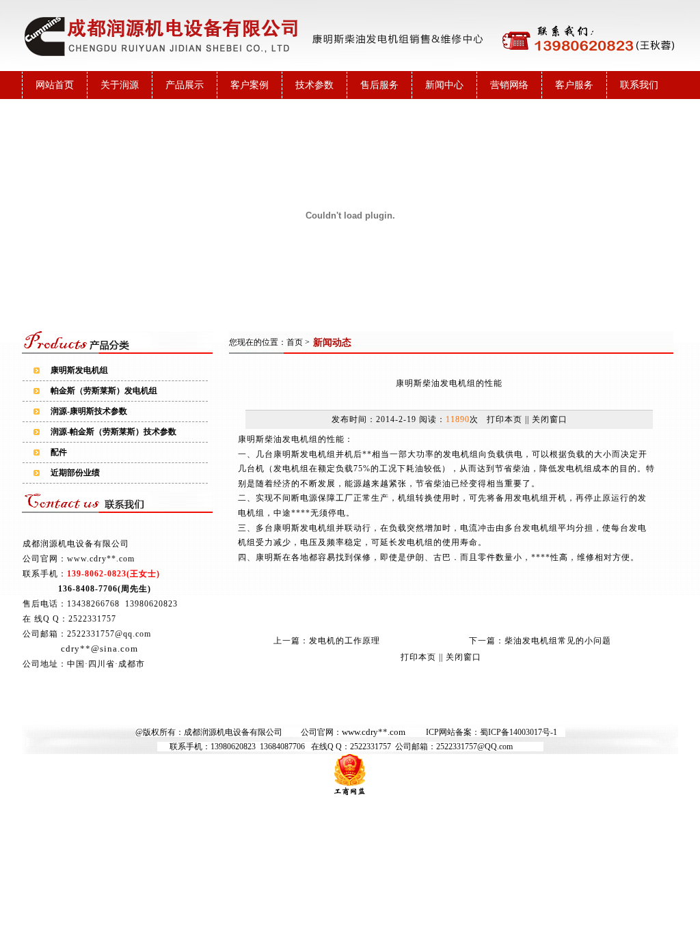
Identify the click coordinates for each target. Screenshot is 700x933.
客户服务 (574, 85)
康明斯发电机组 (79, 370)
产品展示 (184, 85)
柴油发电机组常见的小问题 (557, 640)
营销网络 (509, 85)
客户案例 (249, 85)
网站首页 (55, 85)
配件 (59, 452)
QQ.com (499, 746)
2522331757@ (460, 746)
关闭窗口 (549, 419)
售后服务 (379, 85)
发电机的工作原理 (344, 640)
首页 (294, 342)
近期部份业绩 (75, 472)
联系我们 (639, 85)
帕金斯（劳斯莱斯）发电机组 (104, 390)
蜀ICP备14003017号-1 (518, 732)
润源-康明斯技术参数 (89, 411)
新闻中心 (444, 85)
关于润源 (119, 85)
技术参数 (314, 85)
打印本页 (504, 419)
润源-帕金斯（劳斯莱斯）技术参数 (113, 431)
